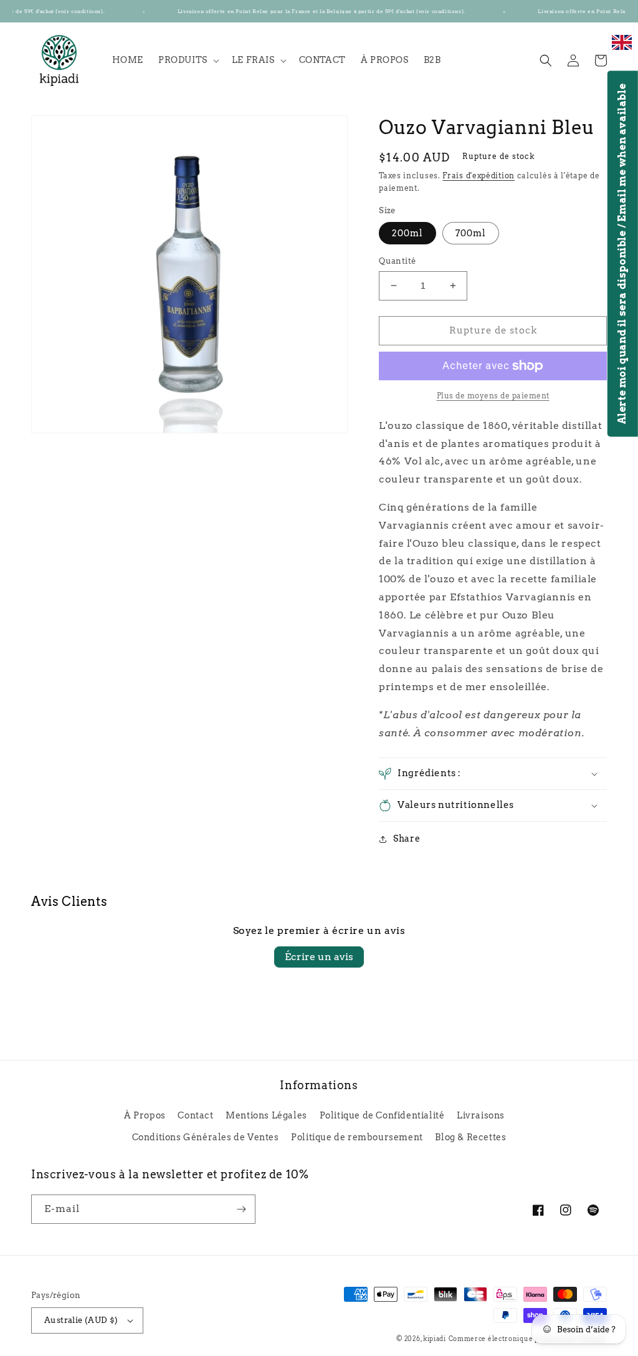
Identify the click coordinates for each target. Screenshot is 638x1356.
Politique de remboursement (357, 1137)
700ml (470, 233)
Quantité (397, 261)
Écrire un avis (319, 957)
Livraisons (481, 1115)
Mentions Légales (266, 1115)
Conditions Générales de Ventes (205, 1137)
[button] (187, 60)
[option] (622, 49)
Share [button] (406, 839)
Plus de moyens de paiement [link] (493, 395)
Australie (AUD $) (81, 1320)
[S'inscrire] (241, 1209)
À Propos (145, 1115)
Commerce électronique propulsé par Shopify (528, 1338)
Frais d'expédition (478, 175)
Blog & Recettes (470, 1137)
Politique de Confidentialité (382, 1115)
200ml (407, 233)
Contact (195, 1115)
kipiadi (434, 1338)
